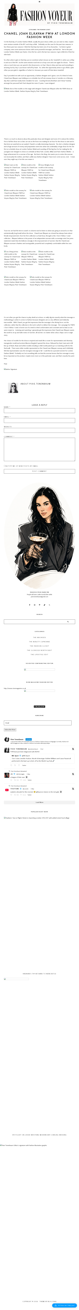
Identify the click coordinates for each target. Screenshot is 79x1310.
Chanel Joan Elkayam (11, 78)
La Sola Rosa (40, 236)
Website (8, 427)
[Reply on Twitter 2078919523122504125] (12, 765)
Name (7, 407)
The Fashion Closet (43, 29)
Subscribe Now (10, 730)
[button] (39, 1)
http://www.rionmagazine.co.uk (15, 688)
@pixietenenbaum (33, 749)
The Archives (39, 637)
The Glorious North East (39, 650)
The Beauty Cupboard (39, 642)
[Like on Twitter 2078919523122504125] (20, 765)
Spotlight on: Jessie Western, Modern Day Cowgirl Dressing (39, 1135)
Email (7, 417)
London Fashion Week (24, 42)
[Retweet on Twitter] (9, 771)
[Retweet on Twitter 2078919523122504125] (16, 765)
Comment (9, 436)
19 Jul (41, 749)
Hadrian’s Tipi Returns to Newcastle (39, 974)
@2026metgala (20, 774)
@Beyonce (39, 792)
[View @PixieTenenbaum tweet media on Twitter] (26, 777)
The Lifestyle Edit (39, 654)
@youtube (25, 789)
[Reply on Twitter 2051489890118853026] (12, 795)
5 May (28, 774)
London (46, 152)
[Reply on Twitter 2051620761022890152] (12, 780)
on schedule (11, 149)
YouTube (15, 789)
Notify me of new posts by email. (22, 466)
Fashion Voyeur (39, 14)
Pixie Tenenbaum (19, 749)
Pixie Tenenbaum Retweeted (19, 771)
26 (12, 774)
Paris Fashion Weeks (64, 152)
